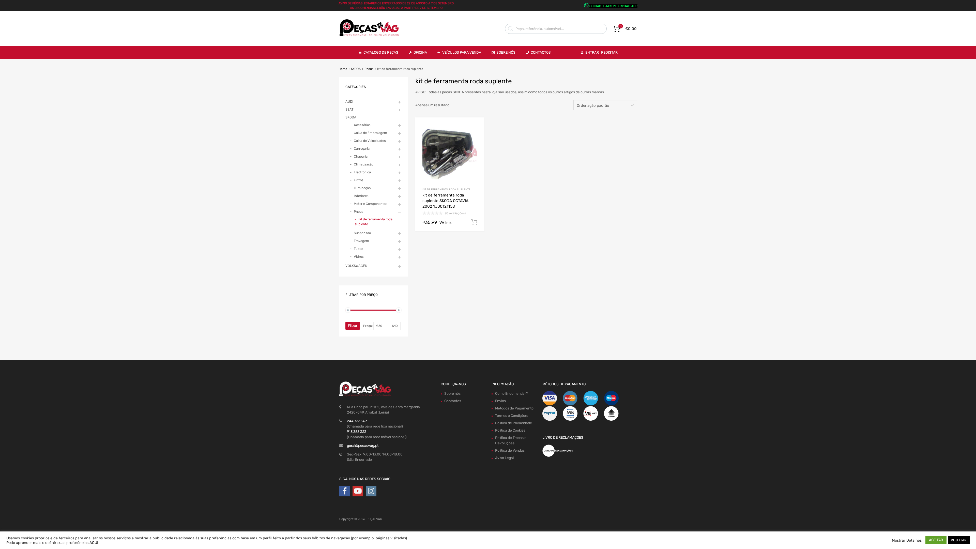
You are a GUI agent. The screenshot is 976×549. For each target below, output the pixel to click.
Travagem (361, 241)
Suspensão (362, 233)
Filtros (358, 180)
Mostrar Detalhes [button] (907, 540)
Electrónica (362, 172)
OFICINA (420, 52)
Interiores (361, 196)
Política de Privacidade (513, 423)
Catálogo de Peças (380, 52)
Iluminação (362, 188)
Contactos (541, 52)
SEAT (349, 109)
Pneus (368, 69)
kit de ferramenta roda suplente (446, 189)
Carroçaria (362, 148)
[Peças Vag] (371, 35)
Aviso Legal (504, 458)
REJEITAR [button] (959, 540)
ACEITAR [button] (936, 540)
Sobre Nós (505, 52)
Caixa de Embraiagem (370, 133)
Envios (500, 401)
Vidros (359, 256)
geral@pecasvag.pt (362, 446)
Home (343, 69)
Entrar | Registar (601, 52)
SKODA (356, 69)
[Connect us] (344, 491)
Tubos (358, 249)
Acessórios (362, 125)
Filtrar (352, 326)
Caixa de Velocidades (370, 141)
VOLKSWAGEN (356, 266)
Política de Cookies (510, 430)
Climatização (363, 164)
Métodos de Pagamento (514, 408)
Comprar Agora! (474, 222)
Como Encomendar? (511, 393)
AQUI (93, 542)
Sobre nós (452, 393)
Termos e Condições (511, 416)
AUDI (349, 101)
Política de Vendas (510, 450)
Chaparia (361, 156)
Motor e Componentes (370, 204)
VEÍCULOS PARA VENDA (461, 52)
